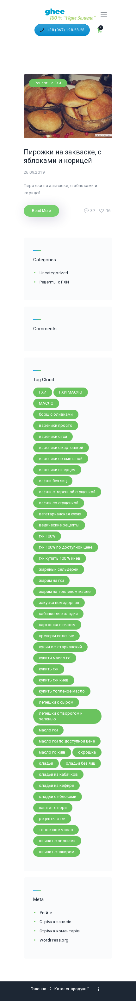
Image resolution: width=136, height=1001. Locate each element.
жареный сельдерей (58, 569)
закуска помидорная (59, 602)
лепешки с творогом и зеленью (61, 716)
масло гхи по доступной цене (67, 741)
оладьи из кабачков (58, 774)
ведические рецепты (59, 525)
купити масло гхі (55, 658)
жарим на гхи (51, 580)
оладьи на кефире (56, 785)
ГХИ (42, 392)
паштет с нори (53, 807)
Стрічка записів (56, 921)
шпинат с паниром (56, 851)
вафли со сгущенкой (58, 502)
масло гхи (48, 730)
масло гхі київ (52, 752)
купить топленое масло (62, 691)
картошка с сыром (57, 624)
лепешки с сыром (56, 702)
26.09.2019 (34, 172)
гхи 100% (47, 536)
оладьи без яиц (80, 763)
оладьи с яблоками (57, 796)
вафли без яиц (53, 480)
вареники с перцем (57, 469)
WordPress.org (54, 940)
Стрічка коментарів (60, 931)
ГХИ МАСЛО (70, 392)
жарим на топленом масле (64, 591)
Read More (41, 210)
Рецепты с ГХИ (47, 83)
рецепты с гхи (52, 818)
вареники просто (55, 425)
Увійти (46, 912)
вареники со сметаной (61, 458)
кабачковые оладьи (58, 613)
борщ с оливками (56, 414)
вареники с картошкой (61, 447)
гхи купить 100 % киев (59, 558)
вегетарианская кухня (60, 514)
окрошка (87, 752)
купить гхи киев (54, 680)
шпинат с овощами (57, 840)
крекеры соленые (56, 635)
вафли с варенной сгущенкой (67, 491)
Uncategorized (54, 272)
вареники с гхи (53, 436)
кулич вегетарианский (60, 646)
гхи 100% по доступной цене (65, 547)
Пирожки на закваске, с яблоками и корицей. (62, 156)
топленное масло (56, 829)
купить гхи (49, 669)
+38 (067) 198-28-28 (66, 30)
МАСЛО (46, 403)
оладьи (46, 763)
